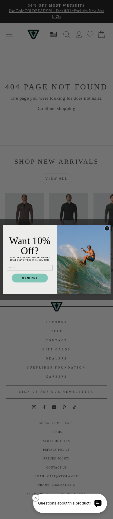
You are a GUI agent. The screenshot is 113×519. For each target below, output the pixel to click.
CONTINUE (29, 277)
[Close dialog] (107, 228)
